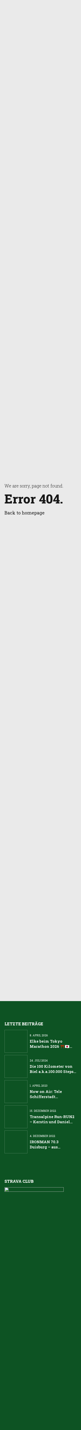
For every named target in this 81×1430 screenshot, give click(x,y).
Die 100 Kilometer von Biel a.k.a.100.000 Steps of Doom (52, 1071)
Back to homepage (24, 513)
